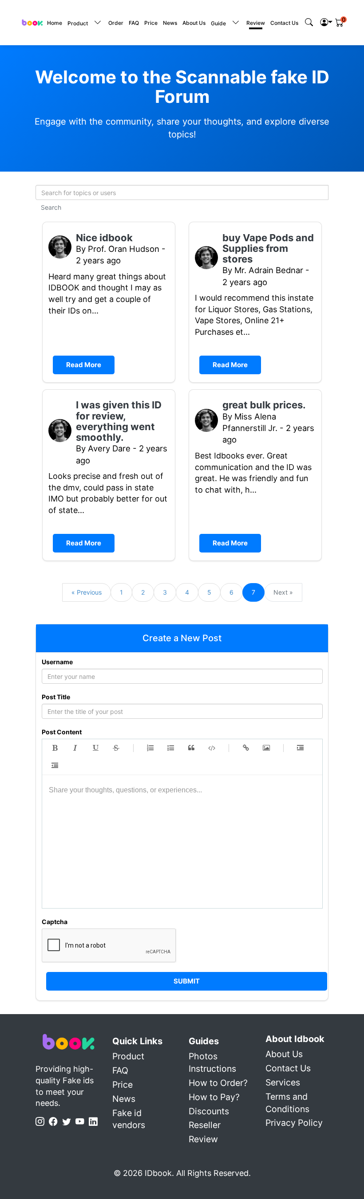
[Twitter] (68, 1122)
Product (128, 1056)
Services (282, 1082)
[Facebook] (55, 1122)
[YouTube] (82, 1122)
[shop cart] (339, 23)
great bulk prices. (264, 405)
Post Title (56, 697)
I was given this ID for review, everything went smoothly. (119, 421)
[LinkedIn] (95, 1122)
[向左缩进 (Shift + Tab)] (55, 766)
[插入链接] (246, 748)
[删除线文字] (116, 748)
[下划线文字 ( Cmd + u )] (96, 748)
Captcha (54, 921)
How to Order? (218, 1083)
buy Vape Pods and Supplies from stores (268, 248)
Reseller (205, 1125)
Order (115, 23)
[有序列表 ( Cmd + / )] (150, 748)
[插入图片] (266, 748)
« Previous (86, 592)
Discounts (209, 1111)
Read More (83, 364)
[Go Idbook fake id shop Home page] (69, 1041)
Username (57, 662)
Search (51, 207)
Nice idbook (104, 237)
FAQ (134, 23)
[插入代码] (212, 748)
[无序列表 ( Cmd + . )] (171, 748)
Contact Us (284, 23)
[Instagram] (42, 1122)
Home (54, 23)
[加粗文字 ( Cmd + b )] (55, 748)
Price (151, 23)
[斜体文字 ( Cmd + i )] (75, 748)
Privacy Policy (294, 1122)
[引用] (191, 748)
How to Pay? (214, 1097)
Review (255, 23)
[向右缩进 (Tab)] (300, 748)
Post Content (62, 732)
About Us (194, 23)
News (170, 23)
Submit (187, 981)
